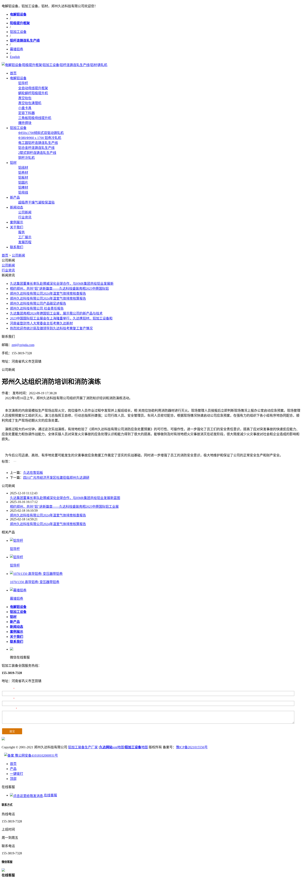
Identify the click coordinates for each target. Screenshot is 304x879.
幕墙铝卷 (16, 49)
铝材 (13, 162)
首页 (13, 73)
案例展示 (16, 222)
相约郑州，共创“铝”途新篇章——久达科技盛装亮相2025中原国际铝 (59, 288)
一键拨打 (16, 773)
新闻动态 (16, 207)
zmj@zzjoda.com (23, 345)
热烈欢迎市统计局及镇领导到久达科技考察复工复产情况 (51, 328)
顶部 (13, 778)
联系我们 (16, 247)
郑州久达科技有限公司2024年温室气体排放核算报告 (48, 298)
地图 (136, 747)
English (15, 57)
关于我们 (16, 227)
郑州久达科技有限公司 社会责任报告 (37, 308)
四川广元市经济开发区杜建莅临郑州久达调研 (56, 477)
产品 (13, 768)
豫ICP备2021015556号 (192, 747)
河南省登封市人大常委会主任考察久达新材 (41, 323)
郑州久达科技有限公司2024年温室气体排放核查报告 (48, 293)
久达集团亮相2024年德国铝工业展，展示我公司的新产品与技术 (56, 313)
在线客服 (50, 795)
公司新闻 (18, 255)
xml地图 (111, 747)
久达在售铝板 (33, 472)
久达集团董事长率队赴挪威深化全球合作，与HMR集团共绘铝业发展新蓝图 (65, 498)
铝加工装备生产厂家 (83, 747)
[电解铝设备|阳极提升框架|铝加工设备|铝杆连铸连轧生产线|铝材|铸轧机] (54, 65)
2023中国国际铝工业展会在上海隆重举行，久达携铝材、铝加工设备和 (61, 318)
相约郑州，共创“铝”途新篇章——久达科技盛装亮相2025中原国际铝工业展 (64, 506)
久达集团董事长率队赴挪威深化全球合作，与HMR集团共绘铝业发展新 (62, 283)
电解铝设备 (18, 78)
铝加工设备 (18, 32)
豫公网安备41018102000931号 (36, 755)
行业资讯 (8, 270)
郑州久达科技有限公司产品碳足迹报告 (38, 303)
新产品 (15, 197)
